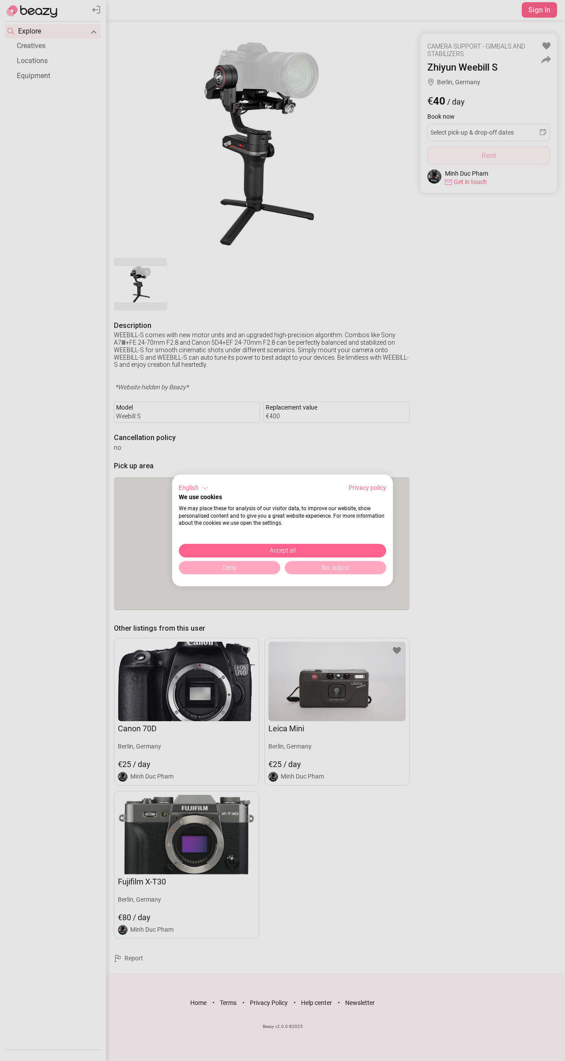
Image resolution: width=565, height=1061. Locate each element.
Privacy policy (367, 487)
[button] (193, 488)
